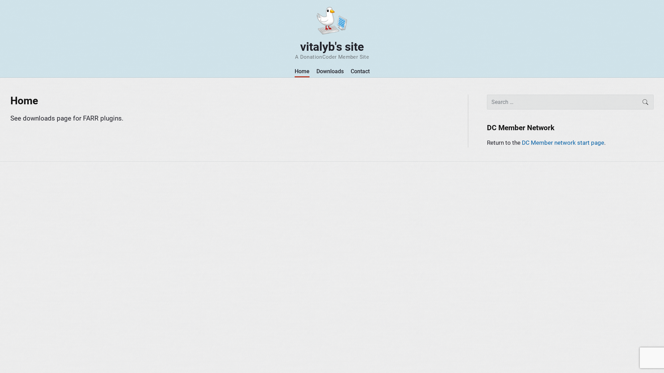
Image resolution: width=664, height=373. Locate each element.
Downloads (330, 71)
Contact (360, 71)
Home (302, 71)
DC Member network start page (563, 142)
